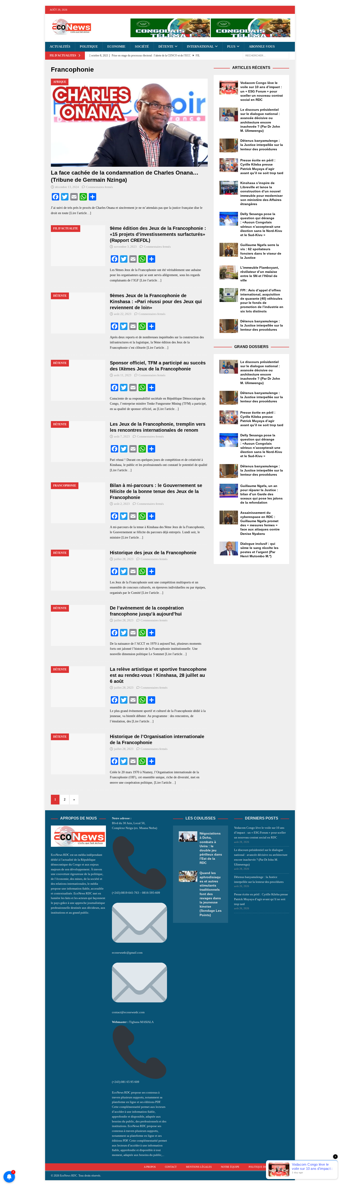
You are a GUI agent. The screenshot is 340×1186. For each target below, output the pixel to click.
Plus (231, 46)
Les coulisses (200, 818)
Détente (165, 46)
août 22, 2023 (122, 314)
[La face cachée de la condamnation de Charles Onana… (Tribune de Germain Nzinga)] (129, 123)
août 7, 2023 (122, 436)
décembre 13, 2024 (67, 187)
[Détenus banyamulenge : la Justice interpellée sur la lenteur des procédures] (228, 145)
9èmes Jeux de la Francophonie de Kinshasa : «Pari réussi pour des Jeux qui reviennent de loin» (156, 301)
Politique (89, 46)
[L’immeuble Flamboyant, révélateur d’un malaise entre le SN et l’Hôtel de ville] (228, 272)
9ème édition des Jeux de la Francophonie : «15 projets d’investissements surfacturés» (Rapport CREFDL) (158, 234)
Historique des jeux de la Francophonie (153, 552)
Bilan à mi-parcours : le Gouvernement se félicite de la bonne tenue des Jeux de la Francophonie (156, 491)
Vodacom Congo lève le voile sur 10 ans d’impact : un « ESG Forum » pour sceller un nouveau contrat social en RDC (261, 91)
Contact (171, 1166)
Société (142, 46)
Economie (116, 46)
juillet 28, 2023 (123, 559)
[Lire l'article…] (80, 213)
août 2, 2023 (122, 503)
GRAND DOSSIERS (251, 347)
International (200, 46)
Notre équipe (230, 1166)
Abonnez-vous (262, 46)
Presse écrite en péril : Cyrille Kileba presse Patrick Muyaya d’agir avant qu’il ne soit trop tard (261, 899)
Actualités (60, 46)
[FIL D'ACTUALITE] (78, 245)
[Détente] (78, 313)
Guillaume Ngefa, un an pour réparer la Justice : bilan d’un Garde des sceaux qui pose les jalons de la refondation (261, 494)
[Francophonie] (78, 502)
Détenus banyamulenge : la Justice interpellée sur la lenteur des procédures (261, 145)
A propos (150, 1166)
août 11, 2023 (122, 375)
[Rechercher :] (266, 55)
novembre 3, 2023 (125, 246)
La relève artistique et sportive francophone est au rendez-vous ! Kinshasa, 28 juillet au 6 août (158, 675)
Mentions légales (199, 1166)
